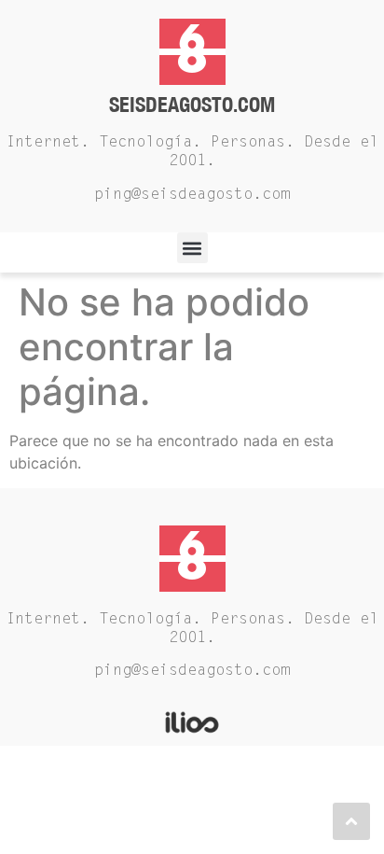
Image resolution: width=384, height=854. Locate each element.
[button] (192, 247)
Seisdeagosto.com (192, 104)
